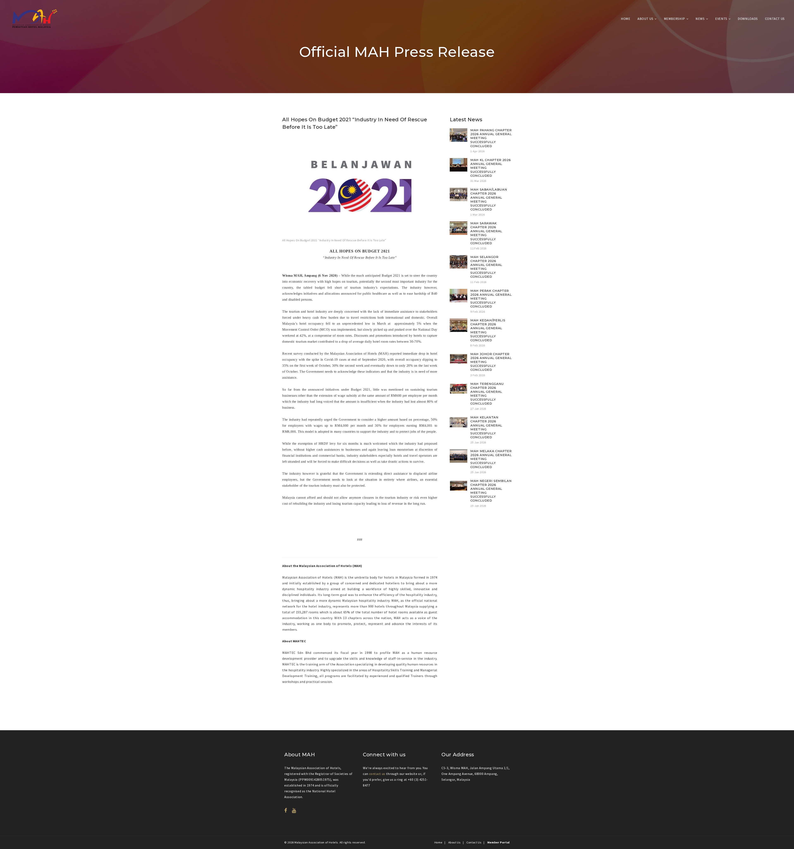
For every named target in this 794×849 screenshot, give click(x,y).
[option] (359, 190)
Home (625, 19)
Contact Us (775, 19)
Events (721, 19)
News (700, 19)
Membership (674, 19)
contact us (377, 774)
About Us (645, 19)
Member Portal (498, 842)
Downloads (748, 19)
